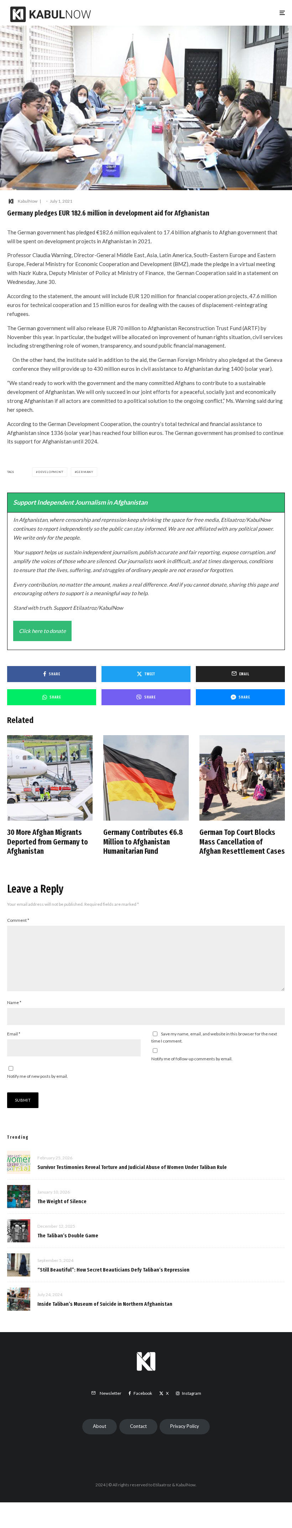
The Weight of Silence (62, 1201)
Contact (138, 1426)
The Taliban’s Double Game (67, 1235)
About (99, 1426)
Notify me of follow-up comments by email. (192, 1058)
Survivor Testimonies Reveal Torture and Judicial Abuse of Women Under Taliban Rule (132, 1167)
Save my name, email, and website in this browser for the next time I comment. (214, 1037)
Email (13, 1033)
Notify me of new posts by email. (37, 1076)
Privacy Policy (184, 1426)
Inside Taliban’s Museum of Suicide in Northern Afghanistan (104, 1304)
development (50, 472)
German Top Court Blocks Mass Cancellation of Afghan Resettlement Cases (242, 842)
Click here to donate (42, 631)
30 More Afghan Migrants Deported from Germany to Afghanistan (47, 842)
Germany (85, 472)
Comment (18, 920)
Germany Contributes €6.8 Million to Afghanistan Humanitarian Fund (143, 842)
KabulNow (27, 201)
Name (14, 1002)
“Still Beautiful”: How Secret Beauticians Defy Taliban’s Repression (113, 1270)
